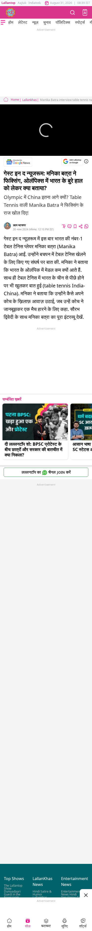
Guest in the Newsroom (12, 896)
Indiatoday (35, 3)
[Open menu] (3, 22)
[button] (85, 12)
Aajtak (22, 3)
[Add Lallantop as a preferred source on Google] (72, 161)
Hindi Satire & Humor (42, 893)
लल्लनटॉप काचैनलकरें (46, 472)
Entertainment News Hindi (71, 893)
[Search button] (72, 12)
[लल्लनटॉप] (10, 12)
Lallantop (8, 3)
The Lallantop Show (13, 887)
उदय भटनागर (19, 225)
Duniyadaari (12, 892)
